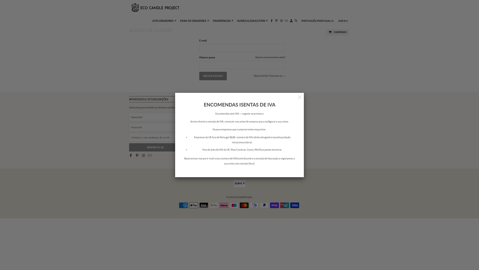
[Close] (300, 97)
